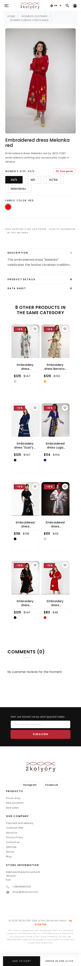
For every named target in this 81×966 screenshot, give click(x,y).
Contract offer (15, 828)
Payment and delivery (19, 823)
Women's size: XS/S (20, 171)
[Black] (15, 539)
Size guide (64, 171)
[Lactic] (15, 381)
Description (18, 252)
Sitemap (11, 847)
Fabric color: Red (19, 200)
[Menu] (6, 6)
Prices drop (13, 798)
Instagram (30, 785)
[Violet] (45, 460)
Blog (9, 856)
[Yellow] (45, 381)
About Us (11, 832)
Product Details (21, 279)
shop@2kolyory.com (25, 892)
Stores (10, 852)
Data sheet (17, 288)
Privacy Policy (14, 837)
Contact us (13, 842)
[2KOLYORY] (40, 767)
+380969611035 (21, 886)
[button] (40, 792)
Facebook (51, 785)
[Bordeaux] (45, 617)
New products (15, 803)
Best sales (12, 807)
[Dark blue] (15, 460)
